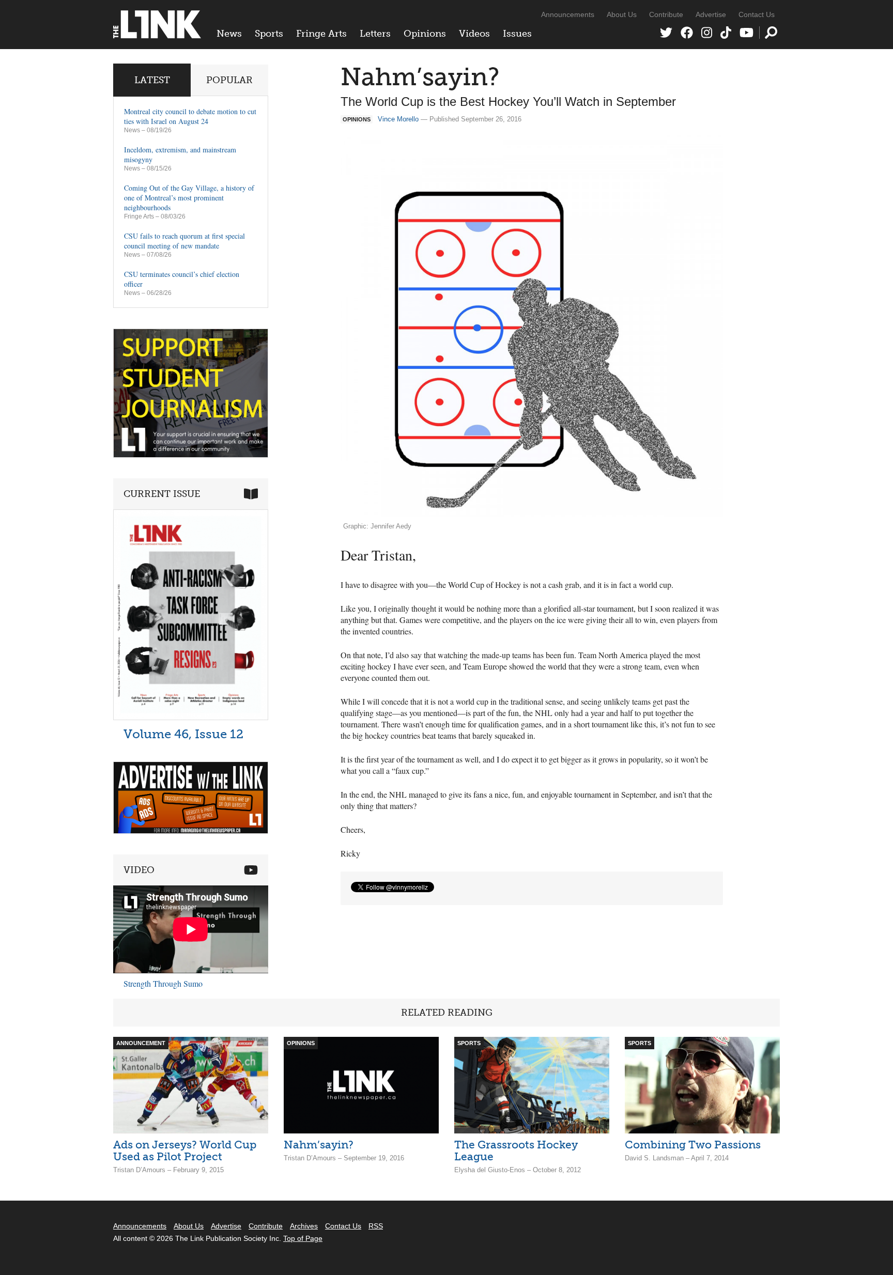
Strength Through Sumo (163, 983)
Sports (269, 33)
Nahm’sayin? (318, 1144)
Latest (152, 80)
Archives (304, 1226)
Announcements (567, 14)
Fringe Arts (321, 33)
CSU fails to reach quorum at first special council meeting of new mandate (184, 241)
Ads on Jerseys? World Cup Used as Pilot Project (184, 1150)
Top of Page (302, 1238)
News (229, 33)
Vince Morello (398, 119)
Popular (229, 80)
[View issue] (190, 717)
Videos (474, 33)
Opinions (425, 33)
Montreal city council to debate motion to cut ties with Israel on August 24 (190, 116)
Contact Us (756, 14)
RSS (375, 1226)
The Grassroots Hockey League (516, 1150)
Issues (517, 33)
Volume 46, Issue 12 (183, 733)
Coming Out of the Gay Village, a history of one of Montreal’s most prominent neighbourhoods (189, 197)
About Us (622, 14)
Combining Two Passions (693, 1144)
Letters (375, 33)
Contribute (666, 14)
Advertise (711, 14)
